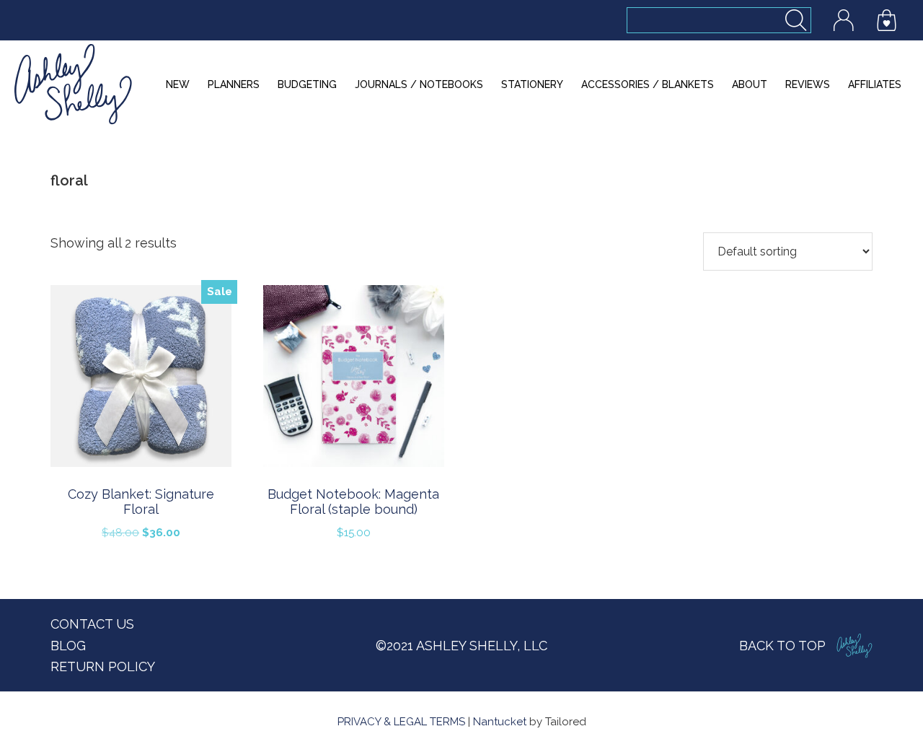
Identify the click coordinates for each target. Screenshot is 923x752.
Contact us (92, 623)
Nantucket (499, 721)
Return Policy (102, 666)
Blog (68, 645)
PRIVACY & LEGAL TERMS (401, 721)
